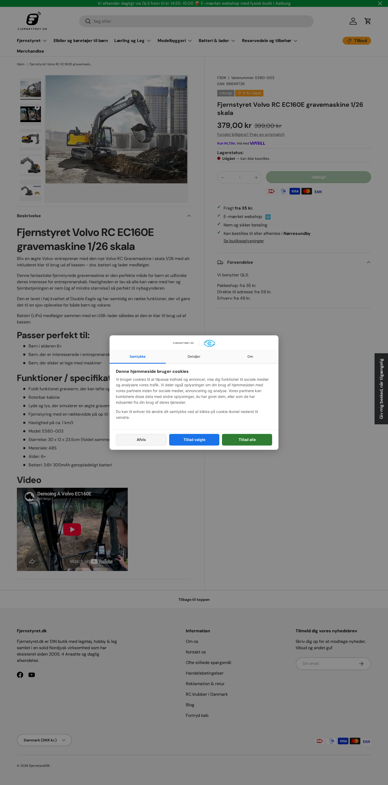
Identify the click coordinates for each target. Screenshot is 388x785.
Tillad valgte (194, 439)
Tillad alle (247, 439)
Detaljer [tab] (194, 356)
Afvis (141, 439)
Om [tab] (250, 356)
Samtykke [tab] (138, 356)
